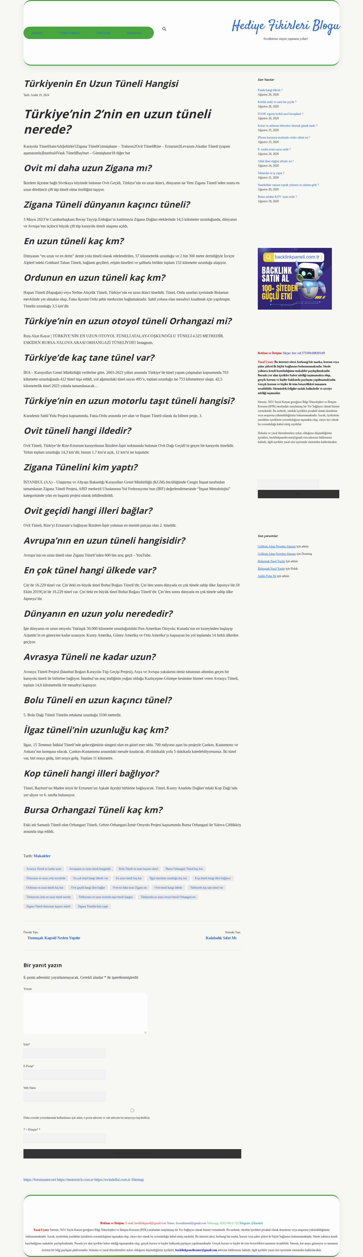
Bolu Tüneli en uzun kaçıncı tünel (138, 869)
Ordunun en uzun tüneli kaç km (44, 887)
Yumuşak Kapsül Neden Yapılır (53, 938)
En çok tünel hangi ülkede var (90, 878)
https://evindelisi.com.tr (112, 1179)
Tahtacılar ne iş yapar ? (271, 173)
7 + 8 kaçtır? (31, 1129)
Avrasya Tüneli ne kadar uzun (43, 869)
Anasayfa (36, 33)
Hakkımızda (134, 33)
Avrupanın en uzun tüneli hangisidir (90, 869)
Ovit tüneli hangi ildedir (168, 887)
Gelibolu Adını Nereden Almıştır (277, 546)
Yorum (27, 989)
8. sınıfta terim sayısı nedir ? (274, 149)
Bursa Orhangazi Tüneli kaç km (184, 869)
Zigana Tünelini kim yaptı (93, 906)
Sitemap (137, 1179)
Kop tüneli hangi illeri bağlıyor (213, 878)
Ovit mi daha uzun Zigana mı (130, 887)
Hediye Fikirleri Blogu (286, 26)
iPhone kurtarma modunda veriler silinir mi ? (284, 137)
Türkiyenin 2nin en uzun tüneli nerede (48, 897)
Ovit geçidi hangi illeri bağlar (88, 887)
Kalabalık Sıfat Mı (221, 938)
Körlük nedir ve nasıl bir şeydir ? (277, 102)
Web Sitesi (29, 1088)
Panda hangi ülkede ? (270, 90)
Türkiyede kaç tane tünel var (206, 887)
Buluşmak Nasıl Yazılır (271, 561)
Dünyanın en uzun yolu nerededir (45, 878)
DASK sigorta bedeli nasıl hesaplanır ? (280, 114)
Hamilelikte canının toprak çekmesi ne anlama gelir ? (288, 185)
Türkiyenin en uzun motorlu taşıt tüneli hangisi (106, 897)
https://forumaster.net (39, 1179)
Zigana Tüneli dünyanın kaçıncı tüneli (48, 906)
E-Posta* (28, 1066)
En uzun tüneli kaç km (129, 878)
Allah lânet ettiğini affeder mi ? (276, 161)
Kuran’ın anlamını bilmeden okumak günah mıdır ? (287, 125)
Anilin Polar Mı (267, 576)
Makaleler (42, 856)
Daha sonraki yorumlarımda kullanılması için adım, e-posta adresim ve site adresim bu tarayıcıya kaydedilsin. (86, 1117)
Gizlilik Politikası (69, 33)
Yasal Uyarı (103, 33)
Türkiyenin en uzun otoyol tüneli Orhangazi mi (168, 897)
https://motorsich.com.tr (75, 1179)
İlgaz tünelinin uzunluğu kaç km (168, 878)
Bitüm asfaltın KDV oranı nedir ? (277, 197)
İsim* (26, 1044)
